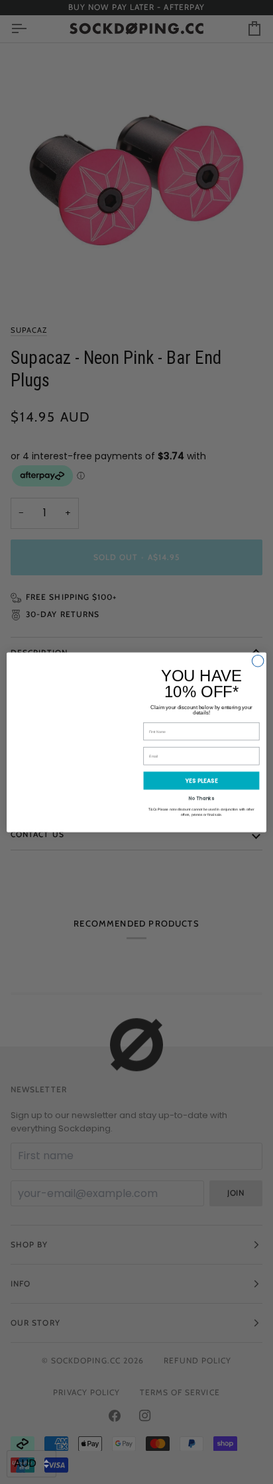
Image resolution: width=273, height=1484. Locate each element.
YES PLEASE (202, 780)
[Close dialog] (258, 661)
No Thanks (202, 797)
